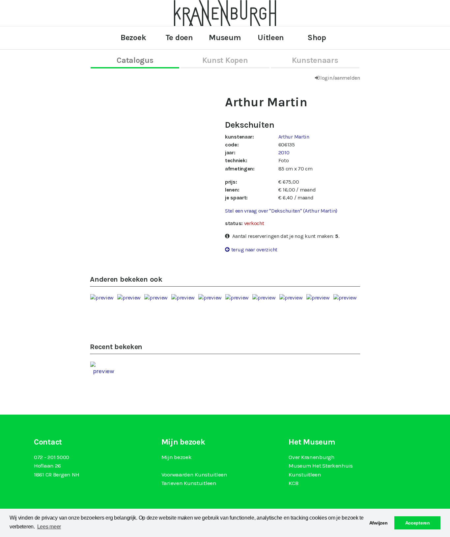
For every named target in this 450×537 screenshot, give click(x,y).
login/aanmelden (340, 78)
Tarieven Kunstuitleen (188, 483)
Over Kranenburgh (311, 457)
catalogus (135, 60)
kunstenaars (315, 60)
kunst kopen (225, 60)
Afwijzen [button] (378, 522)
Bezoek (133, 37)
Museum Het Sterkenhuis (321, 465)
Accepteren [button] (417, 522)
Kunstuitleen (305, 474)
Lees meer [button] (49, 526)
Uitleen (271, 37)
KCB (293, 483)
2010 (284, 152)
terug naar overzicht (254, 249)
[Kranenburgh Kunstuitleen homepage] (225, 12)
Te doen (179, 37)
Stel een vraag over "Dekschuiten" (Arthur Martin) (281, 211)
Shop (316, 37)
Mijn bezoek (176, 457)
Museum (225, 37)
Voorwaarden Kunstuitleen (194, 474)
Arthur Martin (293, 137)
